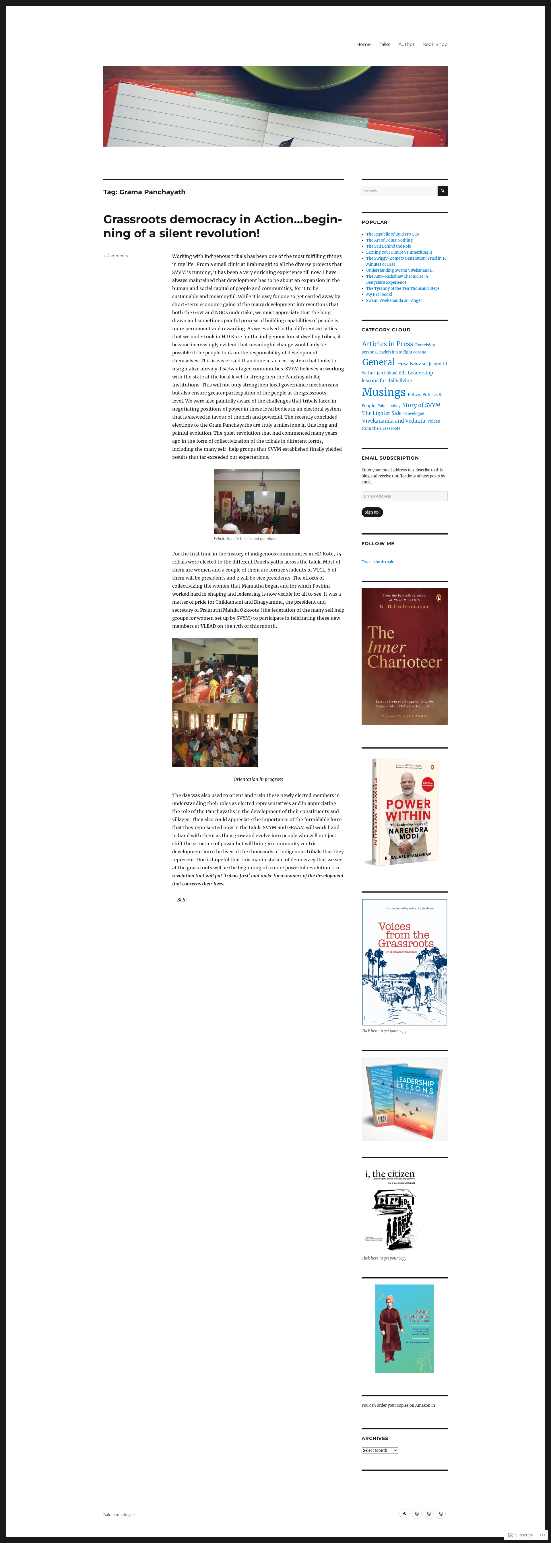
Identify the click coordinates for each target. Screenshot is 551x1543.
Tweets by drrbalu (378, 561)
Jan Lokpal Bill (391, 373)
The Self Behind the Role (388, 246)
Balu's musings (117, 1515)
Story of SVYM (421, 405)
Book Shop (435, 44)
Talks (384, 44)
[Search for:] (400, 190)
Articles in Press (387, 344)
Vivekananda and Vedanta (393, 421)
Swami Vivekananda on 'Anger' (395, 300)
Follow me (378, 543)
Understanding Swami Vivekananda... (400, 270)
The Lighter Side (381, 413)
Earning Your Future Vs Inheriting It (399, 252)
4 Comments (115, 255)
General (378, 362)
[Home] (404, 1514)
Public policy (388, 405)
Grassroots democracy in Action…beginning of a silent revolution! (222, 226)
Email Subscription (390, 458)
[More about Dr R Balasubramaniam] (429, 1514)
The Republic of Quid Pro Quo (392, 234)
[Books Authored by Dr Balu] (441, 1514)
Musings (384, 392)
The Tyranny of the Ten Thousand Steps (403, 288)
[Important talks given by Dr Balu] (417, 1514)
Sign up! (372, 512)
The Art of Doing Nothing (389, 240)
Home (363, 44)
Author (406, 44)
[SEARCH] (443, 191)
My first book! (379, 294)
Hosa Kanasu (412, 363)
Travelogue (413, 413)
